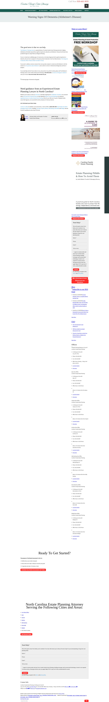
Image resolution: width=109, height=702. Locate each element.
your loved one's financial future (30, 96)
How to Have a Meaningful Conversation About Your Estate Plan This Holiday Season (80, 312)
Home (21, 10)
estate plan (37, 94)
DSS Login (26, 698)
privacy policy (80, 273)
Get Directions (73, 686)
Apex (39, 108)
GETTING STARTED (43, 10)
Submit (76, 269)
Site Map (22, 698)
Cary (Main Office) (25, 612)
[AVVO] (32, 688)
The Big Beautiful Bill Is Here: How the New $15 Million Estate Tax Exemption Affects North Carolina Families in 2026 (80, 304)
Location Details (76, 365)
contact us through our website (59, 72)
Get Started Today (26, 634)
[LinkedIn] (27, 688)
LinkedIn (60, 118)
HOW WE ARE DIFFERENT (30, 10)
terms (74, 273)
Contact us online (24, 106)
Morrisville (56, 108)
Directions (75, 368)
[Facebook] (26, 688)
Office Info (67, 686)
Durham (46, 108)
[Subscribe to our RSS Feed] (80, 292)
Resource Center (67, 10)
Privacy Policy (61, 693)
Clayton (42, 108)
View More (74, 317)
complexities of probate (56, 94)
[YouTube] (29, 688)
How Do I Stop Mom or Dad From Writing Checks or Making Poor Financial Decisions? (80, 335)
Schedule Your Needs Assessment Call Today (33, 570)
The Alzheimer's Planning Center (27, 50)
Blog (73, 287)
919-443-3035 (83, 1)
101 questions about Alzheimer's (32, 65)
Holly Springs (51, 108)
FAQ (73, 322)
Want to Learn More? (79, 29)
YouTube (65, 118)
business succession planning (51, 96)
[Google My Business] (40, 688)
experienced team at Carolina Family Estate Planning (31, 98)
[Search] (87, 6)
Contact (87, 10)
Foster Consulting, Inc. (49, 695)
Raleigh (62, 108)
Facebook (54, 118)
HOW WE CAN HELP (55, 10)
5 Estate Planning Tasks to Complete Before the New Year (80, 296)
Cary (37, 108)
